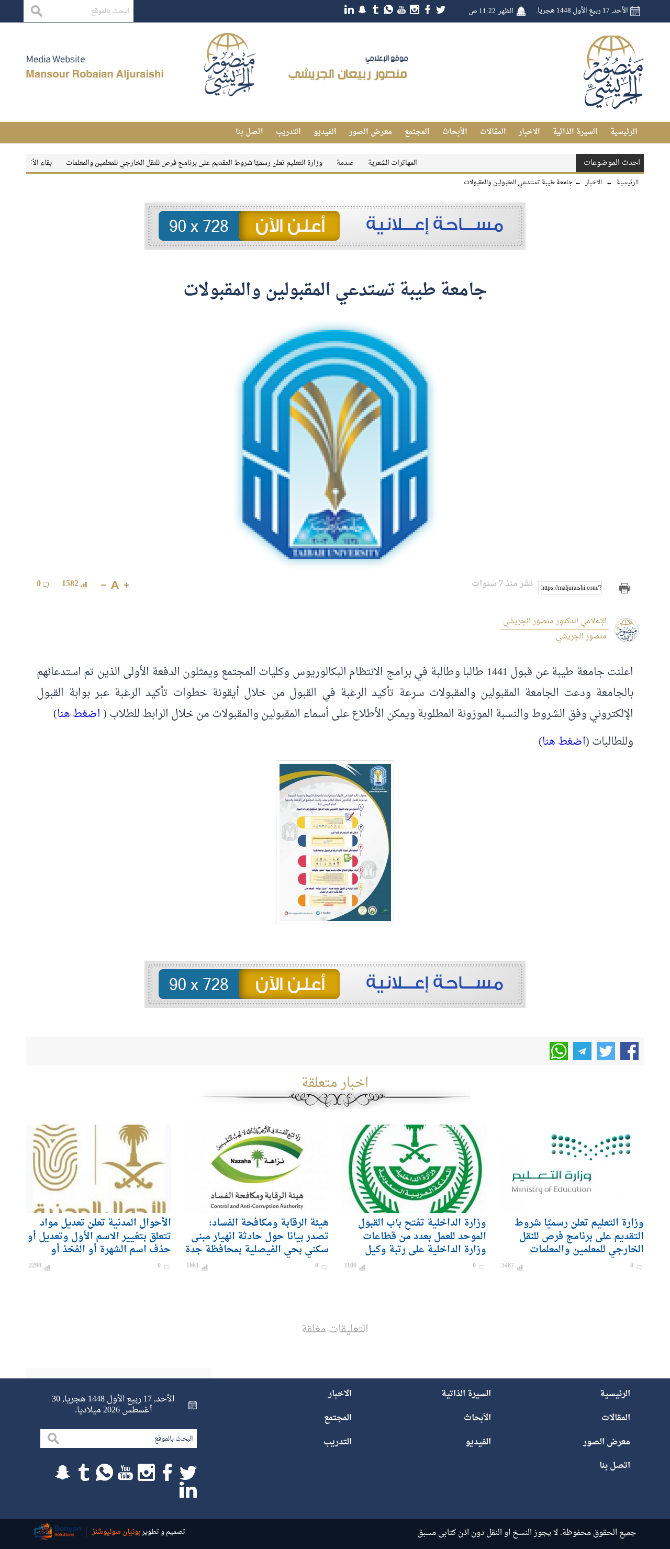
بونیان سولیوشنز (116, 1532)
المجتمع (417, 132)
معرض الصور (370, 132)
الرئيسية (624, 132)
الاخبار (529, 132)
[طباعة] (624, 588)
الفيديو (325, 132)
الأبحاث (454, 132)
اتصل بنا (249, 132)
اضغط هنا (78, 714)
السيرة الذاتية (575, 132)
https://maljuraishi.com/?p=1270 (571, 588)
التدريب (288, 132)
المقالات (493, 132)
